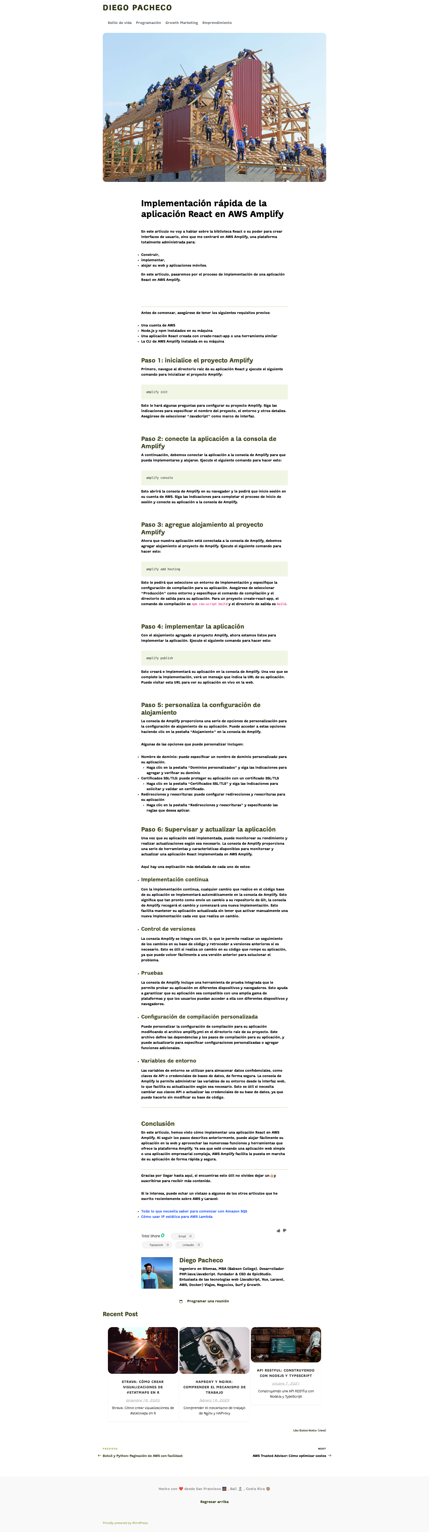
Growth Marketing (182, 23)
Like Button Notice (305, 1430)
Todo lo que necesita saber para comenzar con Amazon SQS (194, 1211)
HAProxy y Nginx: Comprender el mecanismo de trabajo (214, 1387)
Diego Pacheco (137, 8)
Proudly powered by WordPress (125, 1523)
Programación (148, 23)
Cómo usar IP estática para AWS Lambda (176, 1217)
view (322, 1430)
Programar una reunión (208, 1301)
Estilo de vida (120, 23)
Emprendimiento (217, 23)
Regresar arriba (214, 1502)
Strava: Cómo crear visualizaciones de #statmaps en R (143, 1387)
